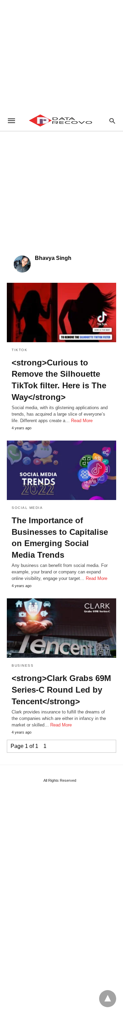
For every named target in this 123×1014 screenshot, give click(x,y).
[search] (112, 121)
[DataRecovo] (61, 120)
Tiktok (19, 350)
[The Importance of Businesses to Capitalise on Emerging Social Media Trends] (61, 470)
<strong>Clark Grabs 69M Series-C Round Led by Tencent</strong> (61, 689)
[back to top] (107, 998)
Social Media (27, 508)
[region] (61, 54)
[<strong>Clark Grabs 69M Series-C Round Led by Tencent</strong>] (61, 628)
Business (22, 665)
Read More (82, 420)
